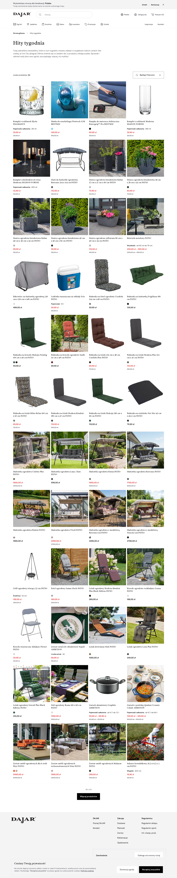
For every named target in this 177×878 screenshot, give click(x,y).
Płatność (121, 828)
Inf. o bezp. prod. (149, 833)
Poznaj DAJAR (99, 823)
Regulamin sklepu (149, 823)
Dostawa (121, 823)
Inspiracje (149, 24)
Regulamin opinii (149, 828)
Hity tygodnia (35, 33)
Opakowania (122, 842)
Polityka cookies (87, 871)
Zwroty (120, 833)
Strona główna (19, 33)
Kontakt (161, 24)
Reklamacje (122, 838)
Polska (126, 14)
